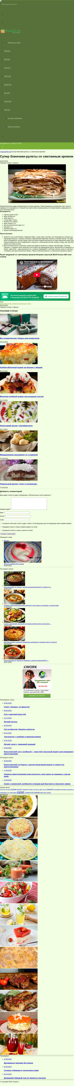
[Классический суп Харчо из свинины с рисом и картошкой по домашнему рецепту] (14, 659)
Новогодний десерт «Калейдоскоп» (16, 426)
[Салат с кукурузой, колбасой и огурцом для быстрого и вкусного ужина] (14, 622)
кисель (44, 789)
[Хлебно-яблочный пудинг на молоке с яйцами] (19, 363)
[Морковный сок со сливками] (19, 881)
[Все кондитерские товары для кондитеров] (19, 334)
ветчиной (8, 789)
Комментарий (5, 509)
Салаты (7, 68)
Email (2, 516)
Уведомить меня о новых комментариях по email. (20, 527)
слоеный (27, 792)
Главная (3, 152)
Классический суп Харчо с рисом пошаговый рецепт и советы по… (28, 587)
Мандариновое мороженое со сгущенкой (19, 455)
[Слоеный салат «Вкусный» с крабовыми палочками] (19, 838)
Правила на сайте (14, 42)
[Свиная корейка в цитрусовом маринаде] (19, 1011)
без (4, 789)
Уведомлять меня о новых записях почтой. (17, 530)
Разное (7, 110)
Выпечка (7, 84)
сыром (37, 792)
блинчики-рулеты (6, 303)
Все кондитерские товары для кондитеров (19, 338)
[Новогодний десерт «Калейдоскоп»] (19, 422)
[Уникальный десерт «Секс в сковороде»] (19, 480)
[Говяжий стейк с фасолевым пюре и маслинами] (19, 989)
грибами (14, 789)
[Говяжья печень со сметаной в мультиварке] (19, 967)
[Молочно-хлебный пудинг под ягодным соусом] (19, 393)
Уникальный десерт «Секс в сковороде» (18, 484)
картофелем (36, 789)
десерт (19, 789)
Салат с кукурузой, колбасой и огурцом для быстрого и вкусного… (27, 624)
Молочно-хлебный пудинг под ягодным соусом (22, 396)
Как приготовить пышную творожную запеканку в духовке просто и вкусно (30, 642)
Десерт (7, 93)
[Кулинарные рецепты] (8, 4)
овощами (63, 789)
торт (41, 792)
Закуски (7, 76)
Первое (7, 51)
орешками (69, 789)
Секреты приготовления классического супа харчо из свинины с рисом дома (31, 605)
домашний (25, 789)
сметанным (22, 303)
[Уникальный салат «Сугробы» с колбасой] (19, 859)
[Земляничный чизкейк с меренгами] (19, 946)
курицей (50, 789)
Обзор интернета (14, 127)
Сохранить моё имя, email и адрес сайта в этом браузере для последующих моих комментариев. (37, 523)
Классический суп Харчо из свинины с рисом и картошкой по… (26, 660)
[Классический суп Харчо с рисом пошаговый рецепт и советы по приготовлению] (14, 585)
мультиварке (57, 789)
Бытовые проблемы (15, 118)
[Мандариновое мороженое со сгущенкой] (19, 451)
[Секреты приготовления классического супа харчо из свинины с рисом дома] (14, 604)
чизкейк (49, 792)
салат (20, 792)
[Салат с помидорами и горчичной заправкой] (19, 903)
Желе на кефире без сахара (14, 564)
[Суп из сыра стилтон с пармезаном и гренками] (19, 816)
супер (29, 303)
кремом (15, 303)
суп (32, 792)
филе (44, 792)
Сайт (2, 520)
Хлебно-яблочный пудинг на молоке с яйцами (21, 367)
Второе (7, 59)
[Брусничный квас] (19, 1054)
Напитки (7, 101)
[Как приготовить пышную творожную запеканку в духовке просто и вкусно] (14, 640)
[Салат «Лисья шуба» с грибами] (19, 1032)
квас (41, 789)
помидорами (13, 792)
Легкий (1, 789)
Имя (2, 512)
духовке (31, 789)
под (8, 792)
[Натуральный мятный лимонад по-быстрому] (19, 924)
